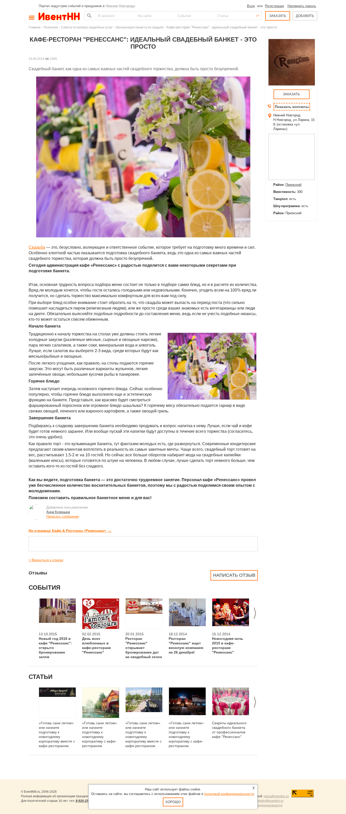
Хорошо (173, 802)
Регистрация (274, 6)
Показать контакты (292, 107)
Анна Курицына (58, 512)
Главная (35, 27)
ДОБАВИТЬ (305, 16)
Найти (88, 16)
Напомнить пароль (301, 6)
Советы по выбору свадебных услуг (86, 27)
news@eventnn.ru (276, 796)
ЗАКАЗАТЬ (277, 16)
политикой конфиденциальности (229, 794)
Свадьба (37, 247)
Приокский (293, 185)
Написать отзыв (234, 575)
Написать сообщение (62, 516)
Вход (251, 6)
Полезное (51, 27)
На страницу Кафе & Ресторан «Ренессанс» (70, 531)
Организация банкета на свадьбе (140, 27)
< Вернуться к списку (46, 560)
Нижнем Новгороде (120, 6)
